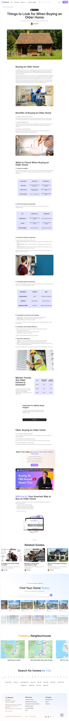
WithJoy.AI (28, 82)
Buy (11, 2)
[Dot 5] (35, 662)
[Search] (40, 2)
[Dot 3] (34, 662)
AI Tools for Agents (32, 2)
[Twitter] (51, 717)
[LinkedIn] (46, 717)
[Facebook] (48, 717)
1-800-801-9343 (8, 711)
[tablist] (34, 677)
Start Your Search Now (21, 511)
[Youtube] (53, 717)
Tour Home (16, 2)
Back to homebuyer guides (8, 6)
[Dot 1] (33, 662)
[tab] (3, 677)
